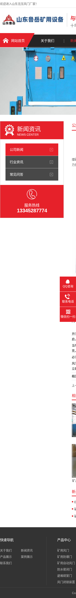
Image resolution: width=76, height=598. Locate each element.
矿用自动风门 (66, 563)
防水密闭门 (64, 569)
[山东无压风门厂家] (32, 26)
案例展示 (27, 556)
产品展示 (6, 556)
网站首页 (18, 41)
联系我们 (6, 563)
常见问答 (16, 174)
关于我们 (47, 41)
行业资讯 (16, 162)
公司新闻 (16, 149)
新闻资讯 (27, 550)
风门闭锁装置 (66, 582)
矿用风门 (63, 550)
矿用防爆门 (64, 556)
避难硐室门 (64, 575)
